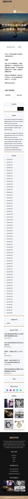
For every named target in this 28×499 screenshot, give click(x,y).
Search (20, 108)
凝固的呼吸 (7, 1)
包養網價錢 (11, 90)
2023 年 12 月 (10, 247)
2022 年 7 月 (9, 285)
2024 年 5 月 (10, 233)
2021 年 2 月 (9, 313)
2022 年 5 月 (9, 291)
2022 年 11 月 (10, 274)
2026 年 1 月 (9, 178)
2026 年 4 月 (10, 170)
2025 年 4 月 (10, 203)
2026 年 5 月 (9, 167)
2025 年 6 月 (9, 197)
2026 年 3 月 (9, 173)
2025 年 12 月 (10, 181)
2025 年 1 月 (9, 211)
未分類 (8, 323)
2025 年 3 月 (9, 206)
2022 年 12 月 (10, 271)
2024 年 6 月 (10, 230)
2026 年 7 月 (9, 162)
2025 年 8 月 (9, 192)
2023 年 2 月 (9, 266)
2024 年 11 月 (10, 217)
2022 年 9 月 (9, 280)
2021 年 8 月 (9, 307)
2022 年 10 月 (10, 277)
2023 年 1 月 (9, 269)
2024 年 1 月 (9, 244)
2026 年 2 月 (9, 176)
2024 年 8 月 (10, 225)
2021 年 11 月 (9, 299)
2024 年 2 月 (10, 241)
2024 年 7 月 (9, 228)
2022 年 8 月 (9, 282)
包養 (14, 54)
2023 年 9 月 (9, 255)
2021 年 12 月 (10, 296)
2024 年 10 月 (10, 219)
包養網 (6, 60)
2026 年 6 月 (9, 165)
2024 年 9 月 (10, 222)
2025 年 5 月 (9, 200)
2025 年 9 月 (9, 189)
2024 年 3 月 (10, 239)
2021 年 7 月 (9, 310)
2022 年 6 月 (9, 288)
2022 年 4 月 (10, 293)
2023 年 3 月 (9, 263)
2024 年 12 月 (10, 214)
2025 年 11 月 (10, 184)
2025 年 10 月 (10, 187)
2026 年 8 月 (9, 159)
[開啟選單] (14, 6)
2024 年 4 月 (10, 236)
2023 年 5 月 (9, 258)
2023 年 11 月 (10, 250)
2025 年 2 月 (9, 208)
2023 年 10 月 (10, 252)
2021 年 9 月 (9, 304)
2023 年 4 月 (10, 260)
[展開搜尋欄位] (11, 11)
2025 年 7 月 (9, 195)
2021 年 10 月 (10, 302)
